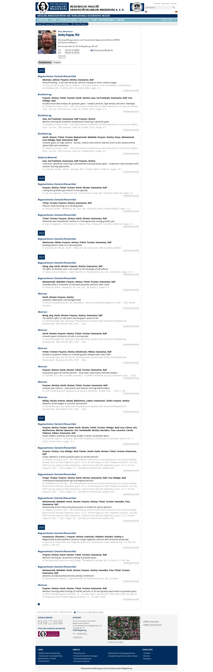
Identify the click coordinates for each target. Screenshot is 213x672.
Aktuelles (84, 20)
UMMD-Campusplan (151, 621)
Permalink (147, 659)
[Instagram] (55, 623)
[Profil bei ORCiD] (60, 57)
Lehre (54, 20)
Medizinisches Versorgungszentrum (122, 653)
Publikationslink (131, 90)
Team (94, 20)
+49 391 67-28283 (72, 50)
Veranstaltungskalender (82, 659)
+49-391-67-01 (82, 633)
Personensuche (79, 653)
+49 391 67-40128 (72, 52)
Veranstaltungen (68, 20)
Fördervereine (44, 661)
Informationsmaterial (82, 661)
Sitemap (157, 3)
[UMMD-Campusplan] (124, 639)
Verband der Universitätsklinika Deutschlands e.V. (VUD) (50, 657)
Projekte (57, 62)
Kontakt (174, 3)
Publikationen (44, 62)
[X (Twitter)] (45, 623)
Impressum (165, 3)
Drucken (147, 656)
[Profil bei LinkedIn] (64, 57)
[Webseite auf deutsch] (176, 12)
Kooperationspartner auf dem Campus (123, 656)
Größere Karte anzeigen (116, 642)
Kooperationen (106, 20)
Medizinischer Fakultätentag (49, 653)
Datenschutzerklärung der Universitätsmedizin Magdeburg (106, 668)
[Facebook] (40, 623)
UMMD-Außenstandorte (153, 625)
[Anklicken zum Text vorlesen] (146, 12)
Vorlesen (147, 653)
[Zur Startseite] (52, 13)
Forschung (43, 20)
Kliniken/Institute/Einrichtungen (86, 656)
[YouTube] (50, 623)
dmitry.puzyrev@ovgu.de (103, 50)
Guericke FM (60, 622)
